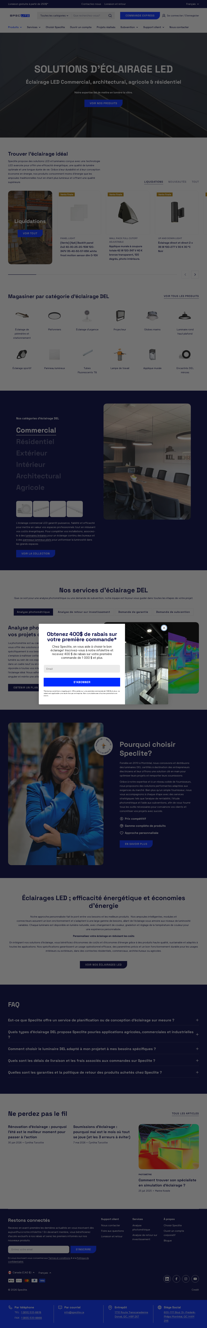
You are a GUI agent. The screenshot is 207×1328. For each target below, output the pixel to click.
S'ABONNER (82, 682)
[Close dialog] (164, 628)
